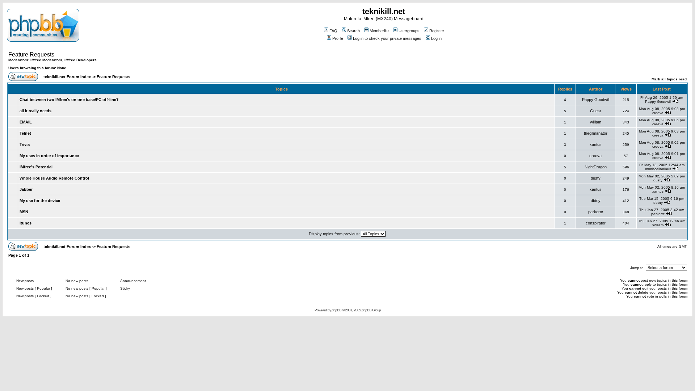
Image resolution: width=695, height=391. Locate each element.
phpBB (336, 310)
